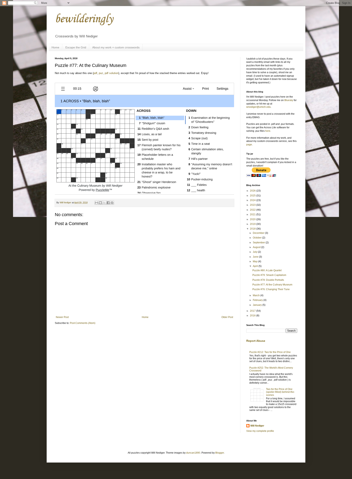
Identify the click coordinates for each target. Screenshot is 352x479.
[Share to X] (104, 203)
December (259, 233)
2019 (253, 224)
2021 (253, 214)
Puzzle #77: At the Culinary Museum (272, 284)
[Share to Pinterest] (112, 203)
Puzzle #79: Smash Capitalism (269, 275)
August (257, 247)
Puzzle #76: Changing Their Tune (271, 289)
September (259, 242)
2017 (253, 310)
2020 (253, 219)
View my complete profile (260, 431)
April (255, 266)
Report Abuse (255, 340)
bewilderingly (84, 19)
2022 (253, 209)
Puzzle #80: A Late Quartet (267, 270)
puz (101, 73)
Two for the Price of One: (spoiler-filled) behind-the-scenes (280, 392)
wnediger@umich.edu (258, 107)
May (255, 261)
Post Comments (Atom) (82, 323)
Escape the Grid (75, 47)
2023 (253, 205)
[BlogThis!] (100, 203)
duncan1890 (193, 452)
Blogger (219, 452)
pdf (95, 73)
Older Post (227, 317)
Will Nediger (257, 425)
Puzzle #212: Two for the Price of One (270, 352)
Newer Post (62, 317)
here (267, 131)
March (256, 295)
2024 (253, 200)
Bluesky (288, 100)
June (256, 256)
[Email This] (97, 203)
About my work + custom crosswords (116, 47)
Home (55, 47)
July (255, 251)
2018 (253, 228)
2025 (253, 195)
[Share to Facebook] (108, 203)
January (257, 305)
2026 (253, 190)
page (249, 144)
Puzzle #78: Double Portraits (268, 280)
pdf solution (111, 73)
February (258, 300)
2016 (253, 315)
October (257, 237)
